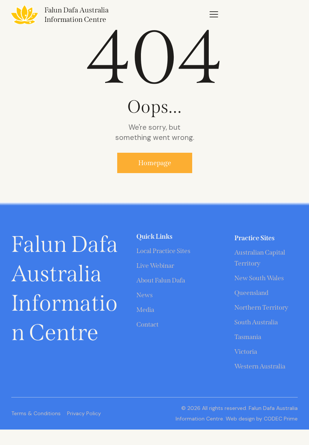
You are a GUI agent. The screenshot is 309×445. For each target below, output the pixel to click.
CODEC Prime (280, 418)
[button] (214, 14)
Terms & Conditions (36, 413)
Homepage (154, 163)
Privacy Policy (84, 413)
